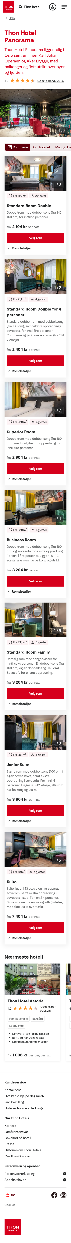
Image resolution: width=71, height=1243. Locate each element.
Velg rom (35, 238)
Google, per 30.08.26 (51, 80)
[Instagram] (63, 1195)
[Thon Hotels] (8, 7)
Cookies (10, 1204)
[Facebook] (54, 1195)
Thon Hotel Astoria (26, 1001)
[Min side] (52, 6)
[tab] (17, 147)
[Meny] (64, 6)
